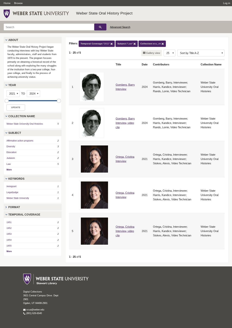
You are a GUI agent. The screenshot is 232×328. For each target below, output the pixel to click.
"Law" (125, 44)
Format (14, 207)
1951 (9, 222)
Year (12, 85)
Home (7, 3)
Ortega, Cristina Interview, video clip (125, 231)
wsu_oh (151, 44)
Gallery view (152, 52)
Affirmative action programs (20, 140)
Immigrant (11, 186)
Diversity (11, 146)
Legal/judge (12, 192)
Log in (226, 3)
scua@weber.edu (35, 309)
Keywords (16, 178)
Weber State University (18, 198)
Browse (18, 3)
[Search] (100, 27)
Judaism (11, 158)
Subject (14, 132)
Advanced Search (120, 27)
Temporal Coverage (24, 214)
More (9, 169)
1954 (9, 240)
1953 (9, 234)
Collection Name (21, 116)
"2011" (96, 44)
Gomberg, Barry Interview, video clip (125, 123)
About (13, 39)
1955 (9, 246)
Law (9, 164)
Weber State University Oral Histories (25, 124)
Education (11, 152)
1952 (9, 228)
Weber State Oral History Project (104, 13)
